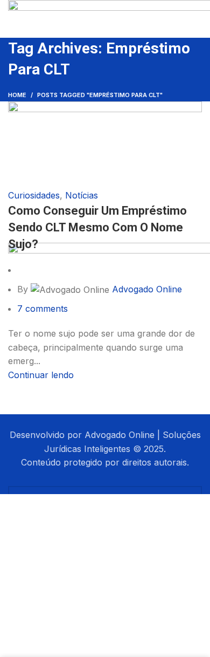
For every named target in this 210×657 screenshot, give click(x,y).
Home (17, 95)
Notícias (81, 195)
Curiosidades (34, 195)
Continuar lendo (41, 374)
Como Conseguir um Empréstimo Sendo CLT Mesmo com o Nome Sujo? (97, 227)
